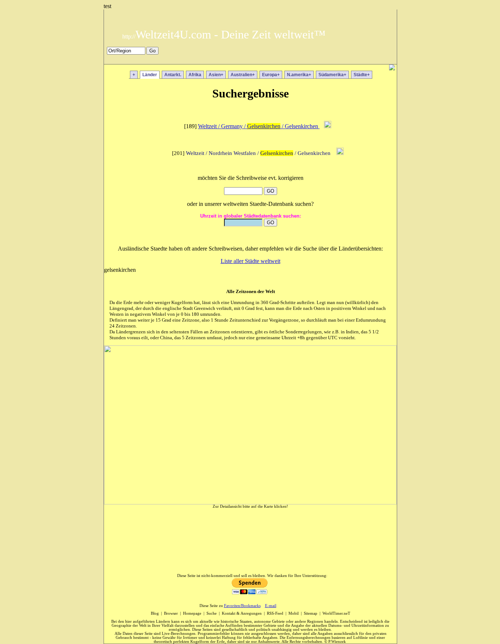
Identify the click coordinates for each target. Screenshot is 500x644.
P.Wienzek (337, 642)
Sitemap (310, 613)
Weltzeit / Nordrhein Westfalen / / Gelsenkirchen (259, 153)
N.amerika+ (299, 74)
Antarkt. (172, 74)
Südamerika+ (332, 74)
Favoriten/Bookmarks (242, 606)
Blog (155, 613)
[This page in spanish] (365, 59)
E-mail (270, 606)
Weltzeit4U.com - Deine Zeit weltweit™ (223, 34)
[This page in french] (375, 59)
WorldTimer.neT (336, 613)
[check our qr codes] (392, 68)
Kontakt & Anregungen (242, 613)
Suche (211, 613)
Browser (171, 613)
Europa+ (271, 74)
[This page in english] (386, 59)
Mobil (293, 613)
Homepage (192, 613)
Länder (149, 74)
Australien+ (243, 74)
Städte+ (362, 74)
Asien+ (216, 74)
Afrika (195, 74)
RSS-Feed (275, 613)
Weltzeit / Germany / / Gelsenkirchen (259, 126)
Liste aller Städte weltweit (250, 261)
